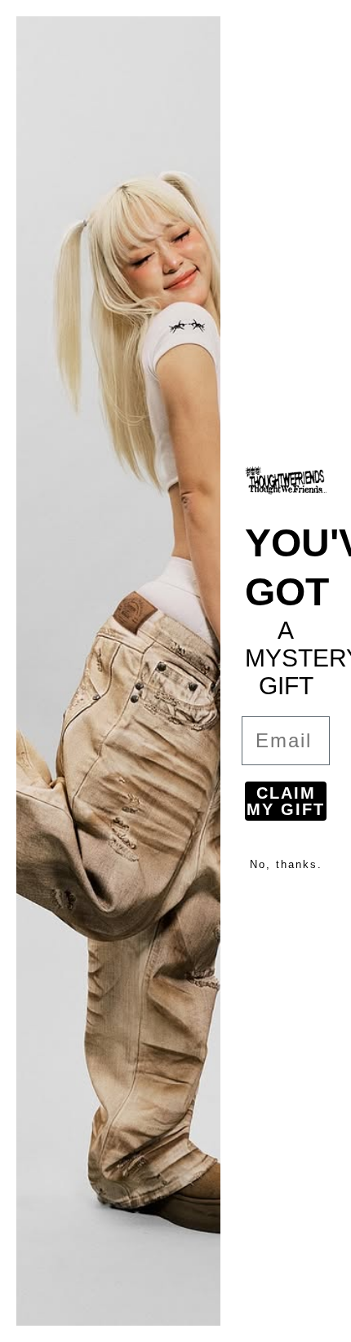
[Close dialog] (328, 23)
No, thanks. (286, 864)
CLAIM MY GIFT (286, 801)
